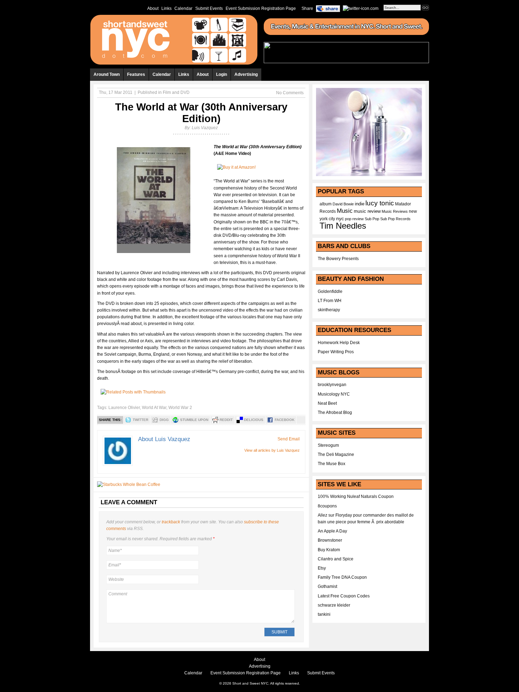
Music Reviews (395, 211)
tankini (324, 614)
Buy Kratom (329, 549)
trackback (171, 521)
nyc (340, 218)
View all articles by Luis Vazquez (272, 450)
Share (307, 8)
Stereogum (328, 445)
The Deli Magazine (336, 454)
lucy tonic (379, 203)
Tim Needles (343, 225)
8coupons (327, 506)
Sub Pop (372, 219)
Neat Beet (327, 403)
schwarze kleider (334, 605)
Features (136, 74)
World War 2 (180, 407)
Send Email (289, 439)
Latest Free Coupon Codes (344, 596)
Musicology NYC (334, 394)
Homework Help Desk (339, 342)
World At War (154, 407)
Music (345, 210)
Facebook (284, 420)
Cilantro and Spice (335, 558)
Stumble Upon (194, 420)
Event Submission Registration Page (261, 8)
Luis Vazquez (205, 127)
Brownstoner (330, 540)
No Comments (290, 92)
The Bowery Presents (338, 258)
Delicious (253, 420)
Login (221, 74)
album (326, 203)
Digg (164, 420)
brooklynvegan (332, 384)
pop (348, 219)
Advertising (246, 74)
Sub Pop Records (395, 219)
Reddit (226, 420)
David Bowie (343, 204)
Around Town (107, 74)
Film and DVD (176, 92)
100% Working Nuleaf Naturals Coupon (356, 496)
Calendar (183, 8)
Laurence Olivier (124, 407)
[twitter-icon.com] (360, 8)
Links (166, 8)
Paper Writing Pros (336, 351)
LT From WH (329, 300)
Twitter (140, 420)
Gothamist (327, 586)
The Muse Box (331, 463)
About (153, 8)
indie (359, 203)
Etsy (322, 568)
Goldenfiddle (330, 291)
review (358, 219)
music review (367, 211)
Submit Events (209, 8)
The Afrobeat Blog (335, 412)
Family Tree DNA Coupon (342, 577)
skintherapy (329, 309)
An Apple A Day (332, 531)
